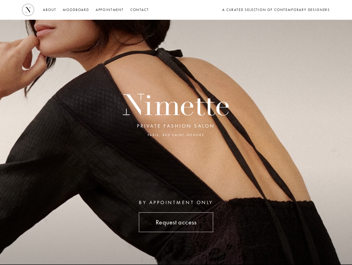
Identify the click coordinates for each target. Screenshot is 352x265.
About (49, 9)
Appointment (110, 9)
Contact (139, 9)
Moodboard (76, 9)
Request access (176, 222)
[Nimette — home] (28, 10)
